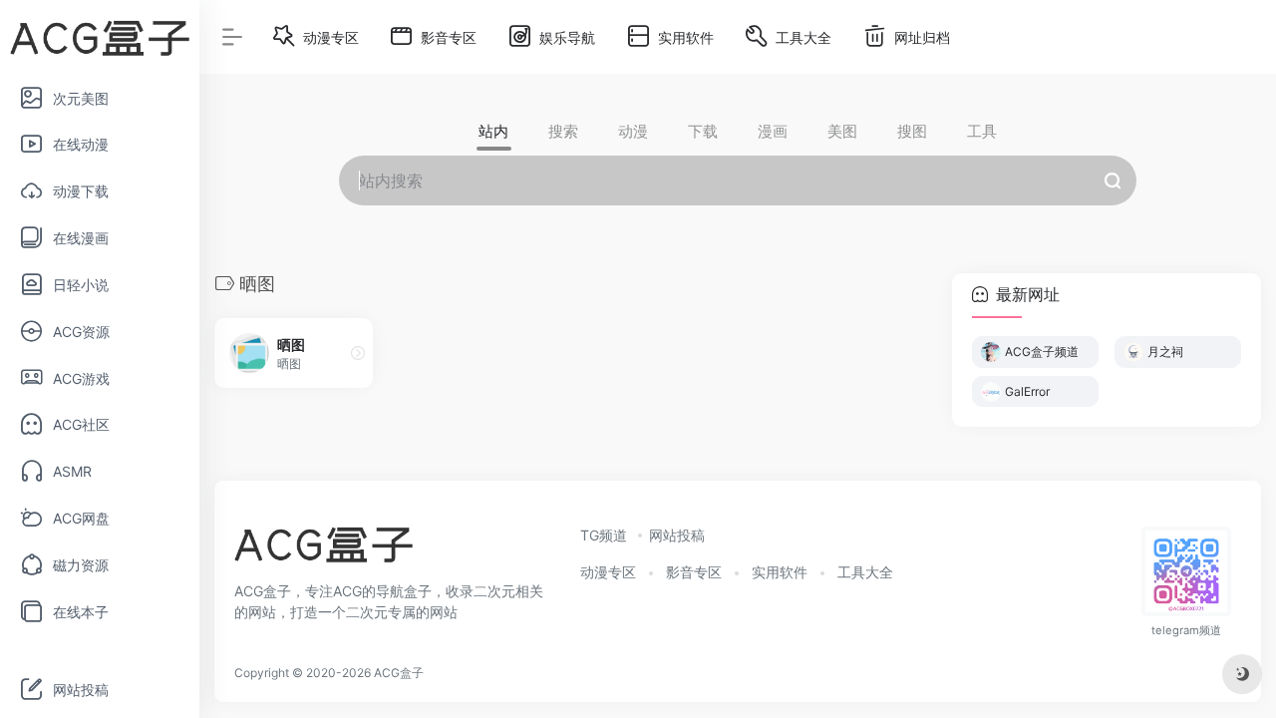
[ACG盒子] (323, 550)
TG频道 (603, 535)
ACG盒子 (399, 672)
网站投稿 (677, 535)
